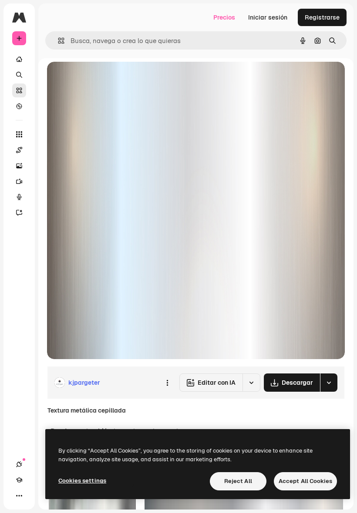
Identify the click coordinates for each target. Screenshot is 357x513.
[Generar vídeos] (19, 181)
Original (103, 78)
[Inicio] (19, 59)
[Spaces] (19, 150)
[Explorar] (19, 106)
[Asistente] (19, 213)
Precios (224, 17)
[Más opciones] (167, 382)
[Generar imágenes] (19, 166)
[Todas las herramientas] (19, 134)
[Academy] (19, 480)
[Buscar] (19, 75)
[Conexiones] (19, 464)
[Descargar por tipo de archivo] (328, 382)
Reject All (238, 481)
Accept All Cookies (305, 481)
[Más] (19, 496)
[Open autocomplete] (58, 40)
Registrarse (322, 17)
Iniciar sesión (267, 17)
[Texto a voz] (19, 197)
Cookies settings (82, 480)
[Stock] (19, 90)
